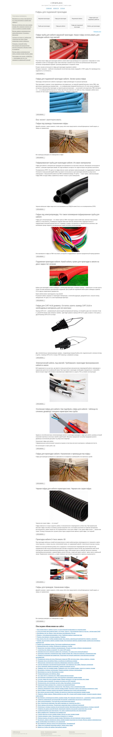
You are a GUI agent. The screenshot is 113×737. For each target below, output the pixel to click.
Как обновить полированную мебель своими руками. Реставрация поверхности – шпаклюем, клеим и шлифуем (69, 698)
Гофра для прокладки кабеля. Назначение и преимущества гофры (63, 454)
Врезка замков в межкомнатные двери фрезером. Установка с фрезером (21, 33)
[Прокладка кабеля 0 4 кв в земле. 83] (69, 568)
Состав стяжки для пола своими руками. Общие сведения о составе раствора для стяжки (63, 679)
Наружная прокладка (44, 18)
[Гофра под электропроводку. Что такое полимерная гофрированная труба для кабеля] (69, 239)
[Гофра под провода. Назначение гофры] (69, 141)
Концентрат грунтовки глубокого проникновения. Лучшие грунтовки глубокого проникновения (64, 648)
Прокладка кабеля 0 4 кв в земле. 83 (50, 539)
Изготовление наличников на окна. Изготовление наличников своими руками (60, 677)
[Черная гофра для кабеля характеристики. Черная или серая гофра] (69, 506)
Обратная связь (72, 731)
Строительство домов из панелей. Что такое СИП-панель (54, 650)
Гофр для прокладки (60, 18)
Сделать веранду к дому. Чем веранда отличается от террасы (55, 716)
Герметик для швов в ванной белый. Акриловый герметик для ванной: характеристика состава (65, 709)
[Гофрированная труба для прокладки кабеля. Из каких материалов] (69, 190)
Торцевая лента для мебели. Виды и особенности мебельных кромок (57, 661)
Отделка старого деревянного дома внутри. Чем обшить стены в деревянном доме (61, 687)
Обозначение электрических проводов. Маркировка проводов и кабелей (58, 663)
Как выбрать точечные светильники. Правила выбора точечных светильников (60, 670)
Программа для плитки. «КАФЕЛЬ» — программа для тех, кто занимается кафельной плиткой (22, 58)
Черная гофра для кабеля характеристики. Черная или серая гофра (63, 488)
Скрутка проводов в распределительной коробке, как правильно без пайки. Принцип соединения (65, 664)
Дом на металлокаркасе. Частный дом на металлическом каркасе (56, 701)
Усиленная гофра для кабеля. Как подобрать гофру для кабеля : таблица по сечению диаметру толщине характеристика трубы (67, 410)
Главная (49, 8)
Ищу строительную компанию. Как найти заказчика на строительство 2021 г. (59, 703)
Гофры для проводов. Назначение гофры (53, 587)
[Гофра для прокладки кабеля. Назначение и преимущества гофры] (69, 469)
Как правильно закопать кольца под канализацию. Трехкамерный (56, 723)
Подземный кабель (77, 18)
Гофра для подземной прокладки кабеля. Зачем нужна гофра (61, 79)
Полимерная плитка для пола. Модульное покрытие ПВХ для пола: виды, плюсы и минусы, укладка (66, 659)
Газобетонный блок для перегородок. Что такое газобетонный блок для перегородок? (62, 710)
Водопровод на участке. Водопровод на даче (50, 672)
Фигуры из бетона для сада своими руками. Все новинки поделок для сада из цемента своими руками (22, 26)
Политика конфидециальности (46, 733)
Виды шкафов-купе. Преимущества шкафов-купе (52, 712)
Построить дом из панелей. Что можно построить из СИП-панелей (56, 681)
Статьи (62, 8)
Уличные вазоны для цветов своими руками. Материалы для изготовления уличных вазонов (64, 718)
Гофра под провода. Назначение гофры (52, 123)
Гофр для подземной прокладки (77, 26)
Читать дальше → (40, 73)
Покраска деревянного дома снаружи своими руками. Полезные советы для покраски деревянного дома (68, 688)
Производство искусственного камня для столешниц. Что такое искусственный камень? (63, 652)
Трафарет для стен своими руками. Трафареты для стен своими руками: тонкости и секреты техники (66, 668)
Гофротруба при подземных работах (93, 18)
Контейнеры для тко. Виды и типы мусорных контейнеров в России (56, 633)
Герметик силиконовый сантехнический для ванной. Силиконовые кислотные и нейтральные (64, 699)
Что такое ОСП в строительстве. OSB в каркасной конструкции (56, 675)
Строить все (56, 3)
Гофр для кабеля (60, 26)
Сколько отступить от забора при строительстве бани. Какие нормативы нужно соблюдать (21, 39)
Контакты (42, 731)
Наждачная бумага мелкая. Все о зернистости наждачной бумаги (56, 685)
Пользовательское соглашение (51, 731)
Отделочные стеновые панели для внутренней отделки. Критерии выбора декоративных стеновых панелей (68, 707)
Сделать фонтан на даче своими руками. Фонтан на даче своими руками (58, 714)
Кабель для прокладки (93, 26)
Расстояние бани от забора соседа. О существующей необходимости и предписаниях (61, 629)
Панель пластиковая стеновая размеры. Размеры (51, 637)
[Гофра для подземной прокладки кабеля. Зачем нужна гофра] (69, 103)
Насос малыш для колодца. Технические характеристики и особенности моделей (61, 705)
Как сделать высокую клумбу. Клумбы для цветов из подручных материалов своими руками (64, 692)
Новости (56, 8)
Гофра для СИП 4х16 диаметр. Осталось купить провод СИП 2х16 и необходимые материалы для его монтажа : (64, 306)
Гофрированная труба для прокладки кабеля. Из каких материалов (63, 163)
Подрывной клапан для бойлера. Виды (49, 674)
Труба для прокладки (44, 26)
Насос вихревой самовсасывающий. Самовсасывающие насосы (56, 666)
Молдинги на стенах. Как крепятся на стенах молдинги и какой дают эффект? (22, 20)
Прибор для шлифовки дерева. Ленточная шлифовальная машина (56, 644)
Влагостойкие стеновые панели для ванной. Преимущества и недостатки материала (62, 690)
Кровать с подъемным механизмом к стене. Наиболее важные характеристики (59, 635)
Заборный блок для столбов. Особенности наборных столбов (54, 646)
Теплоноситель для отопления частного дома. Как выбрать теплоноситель (59, 683)
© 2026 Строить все (16, 731)
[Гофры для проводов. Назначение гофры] (69, 605)
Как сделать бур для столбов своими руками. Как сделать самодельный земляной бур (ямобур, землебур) (67, 639)
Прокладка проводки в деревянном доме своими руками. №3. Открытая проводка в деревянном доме (67, 653)
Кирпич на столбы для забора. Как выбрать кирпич (52, 727)
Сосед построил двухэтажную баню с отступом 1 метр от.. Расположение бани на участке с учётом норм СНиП (68, 631)
